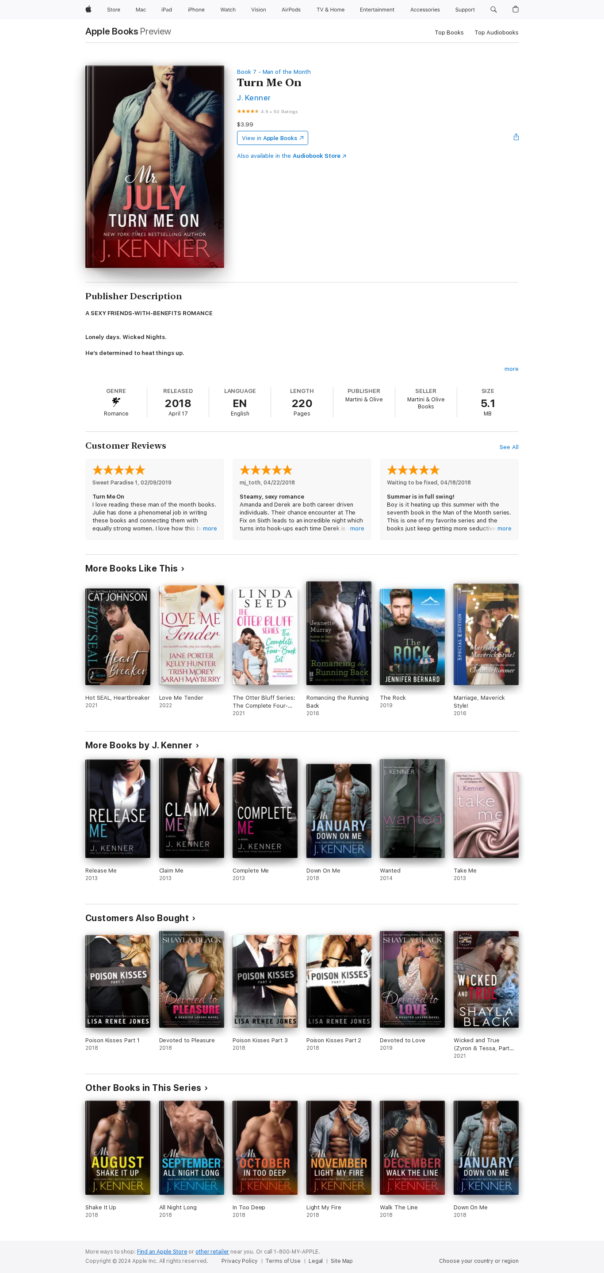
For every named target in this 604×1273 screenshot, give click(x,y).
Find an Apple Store (162, 1252)
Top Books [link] (449, 32)
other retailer (212, 1252)
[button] (494, 9)
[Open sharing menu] (516, 138)
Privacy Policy (239, 1261)
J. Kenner (254, 97)
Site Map (342, 1261)
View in (269, 138)
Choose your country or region (479, 1261)
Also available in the (288, 155)
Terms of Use (283, 1261)
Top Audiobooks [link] (496, 32)
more (512, 369)
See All (509, 447)
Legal (316, 1261)
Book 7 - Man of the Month (273, 72)
